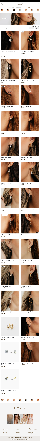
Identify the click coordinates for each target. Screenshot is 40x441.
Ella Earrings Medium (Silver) (8, 260)
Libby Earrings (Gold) (26, 235)
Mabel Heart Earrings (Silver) (8, 51)
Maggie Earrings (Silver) (6, 183)
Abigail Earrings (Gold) (26, 157)
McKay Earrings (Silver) (6, 286)
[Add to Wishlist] (18, 31)
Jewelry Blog (18, 433)
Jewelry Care (5, 432)
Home (2, 28)
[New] (2, 10)
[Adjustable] (8, 10)
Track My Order (5, 429)
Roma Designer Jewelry (18, 439)
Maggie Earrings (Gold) (26, 183)
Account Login (5, 433)
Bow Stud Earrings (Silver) (7, 106)
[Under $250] (20, 400)
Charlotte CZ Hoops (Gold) (7, 337)
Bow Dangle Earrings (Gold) (27, 80)
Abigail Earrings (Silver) (6, 157)
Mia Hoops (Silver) (5, 132)
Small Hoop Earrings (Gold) (27, 363)
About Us (17, 429)
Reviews (17, 431)
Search (29, 7)
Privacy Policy (30, 431)
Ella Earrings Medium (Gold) (27, 260)
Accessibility (30, 433)
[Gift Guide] (14, 10)
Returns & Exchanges (6, 431)
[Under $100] (14, 400)
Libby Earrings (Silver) (6, 235)
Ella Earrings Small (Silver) (7, 209)
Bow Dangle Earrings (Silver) (8, 80)
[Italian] (37, 10)
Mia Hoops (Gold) (25, 132)
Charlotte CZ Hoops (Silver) (27, 209)
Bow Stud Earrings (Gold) (27, 106)
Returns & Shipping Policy (32, 429)
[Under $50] (26, 10)
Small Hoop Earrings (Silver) (27, 337)
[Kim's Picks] (20, 10)
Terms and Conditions (31, 432)
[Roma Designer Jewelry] (20, 4)
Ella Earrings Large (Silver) (7, 312)
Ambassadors (18, 432)
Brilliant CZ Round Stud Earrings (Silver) (8, 364)
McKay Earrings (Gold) (26, 286)
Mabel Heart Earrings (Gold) (27, 51)
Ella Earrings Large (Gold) (27, 312)
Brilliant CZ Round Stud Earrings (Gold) (8, 391)
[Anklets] (32, 10)
